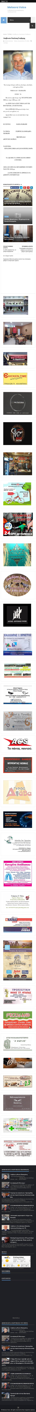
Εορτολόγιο (16, 1318)
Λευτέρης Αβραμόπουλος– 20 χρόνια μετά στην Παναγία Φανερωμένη (16, 220)
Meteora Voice (16, 7)
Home (5, 34)
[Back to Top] (18, 1408)
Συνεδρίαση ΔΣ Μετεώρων (17, 1183)
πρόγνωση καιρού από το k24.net (16, 1268)
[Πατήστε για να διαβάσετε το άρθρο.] (17, 1003)
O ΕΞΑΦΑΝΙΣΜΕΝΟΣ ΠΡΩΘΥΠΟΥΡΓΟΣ (22, 1205)
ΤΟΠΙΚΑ (10, 34)
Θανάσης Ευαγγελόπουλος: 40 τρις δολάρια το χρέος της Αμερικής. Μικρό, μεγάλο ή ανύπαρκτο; (22, 1240)
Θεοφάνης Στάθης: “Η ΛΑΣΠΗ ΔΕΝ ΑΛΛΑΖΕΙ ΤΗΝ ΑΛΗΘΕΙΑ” (16, 238)
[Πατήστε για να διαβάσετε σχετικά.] (17, 344)
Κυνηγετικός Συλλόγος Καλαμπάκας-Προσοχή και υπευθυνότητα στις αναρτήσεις (17, 202)
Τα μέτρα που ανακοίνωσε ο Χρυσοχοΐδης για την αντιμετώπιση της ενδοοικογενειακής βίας (22, 1195)
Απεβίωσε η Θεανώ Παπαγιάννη (18, 1174)
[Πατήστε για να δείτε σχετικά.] (15, 365)
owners (33, 1410)
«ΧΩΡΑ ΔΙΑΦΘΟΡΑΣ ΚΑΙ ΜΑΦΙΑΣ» (20, 1373)
